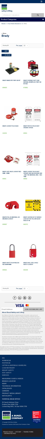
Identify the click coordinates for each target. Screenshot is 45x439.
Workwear (6, 360)
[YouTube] (29, 298)
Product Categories (8, 20)
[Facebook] (14, 298)
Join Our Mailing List (33, 309)
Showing (5, 45)
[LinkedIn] (19, 298)
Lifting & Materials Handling (14, 365)
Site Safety (6, 373)
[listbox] (26, 45)
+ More (4, 33)
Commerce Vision (26, 424)
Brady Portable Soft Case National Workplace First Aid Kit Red (32, 82)
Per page (19, 45)
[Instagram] (24, 298)
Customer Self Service (13, 424)
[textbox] (16, 15)
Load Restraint (8, 368)
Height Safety (8, 370)
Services (5, 375)
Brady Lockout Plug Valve (11, 126)
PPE (3, 358)
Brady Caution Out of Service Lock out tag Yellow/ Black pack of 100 (32, 218)
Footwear (6, 363)
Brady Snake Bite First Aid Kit (11, 80)
